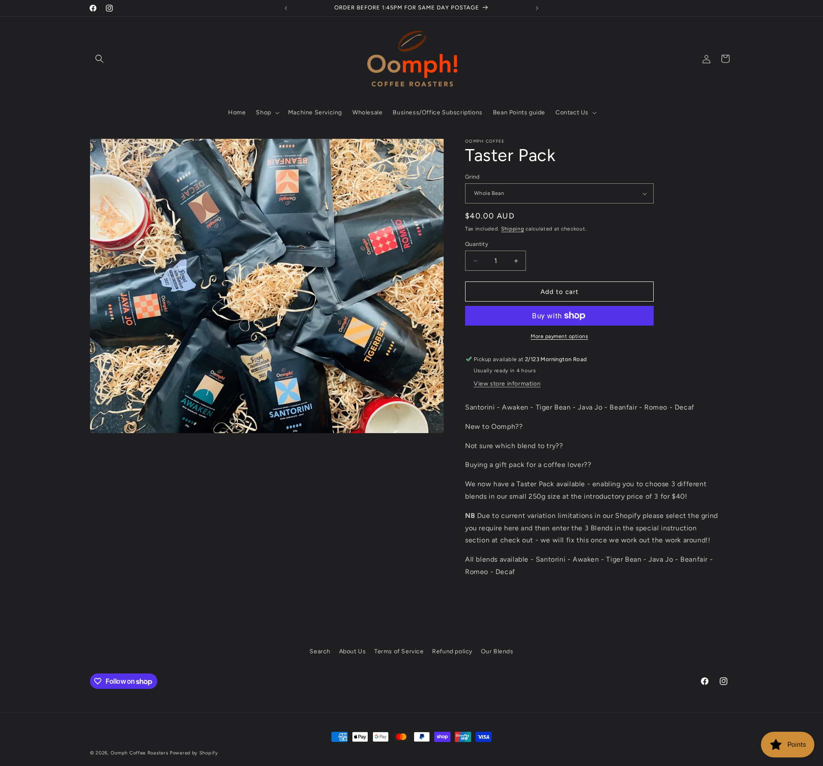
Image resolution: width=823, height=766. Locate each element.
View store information (507, 383)
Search (319, 651)
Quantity (476, 244)
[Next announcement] (537, 8)
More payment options (559, 336)
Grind (472, 177)
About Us (352, 651)
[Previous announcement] (285, 8)
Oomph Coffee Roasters (140, 753)
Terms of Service (399, 651)
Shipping (512, 229)
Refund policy (452, 651)
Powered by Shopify (194, 753)
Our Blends (497, 651)
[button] (99, 58)
